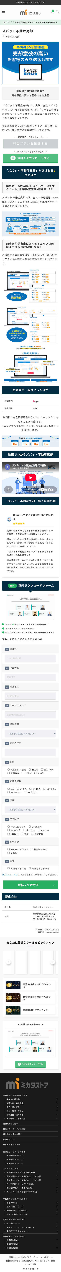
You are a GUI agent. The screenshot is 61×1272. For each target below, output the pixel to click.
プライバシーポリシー (11, 875)
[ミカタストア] (30, 12)
